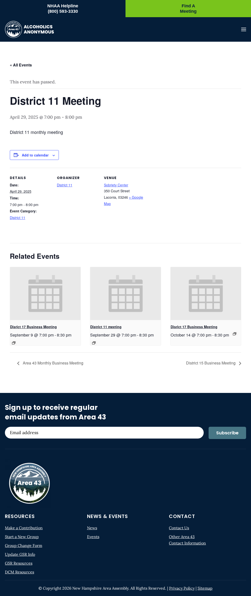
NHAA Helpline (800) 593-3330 (62, 8)
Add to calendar (35, 155)
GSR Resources (18, 563)
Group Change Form (23, 545)
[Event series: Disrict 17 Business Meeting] (13, 342)
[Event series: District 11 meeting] (94, 342)
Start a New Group (22, 536)
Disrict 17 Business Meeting (33, 326)
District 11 (17, 217)
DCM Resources (19, 572)
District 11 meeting (106, 326)
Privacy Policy (182, 588)
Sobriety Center (116, 184)
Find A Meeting (188, 8)
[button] (243, 29)
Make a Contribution (24, 527)
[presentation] (45, 293)
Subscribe (227, 433)
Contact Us (179, 527)
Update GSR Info (20, 554)
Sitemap (205, 588)
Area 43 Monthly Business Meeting (52, 363)
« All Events (21, 65)
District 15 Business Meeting (211, 363)
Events (93, 536)
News (92, 527)
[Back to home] (29, 29)
